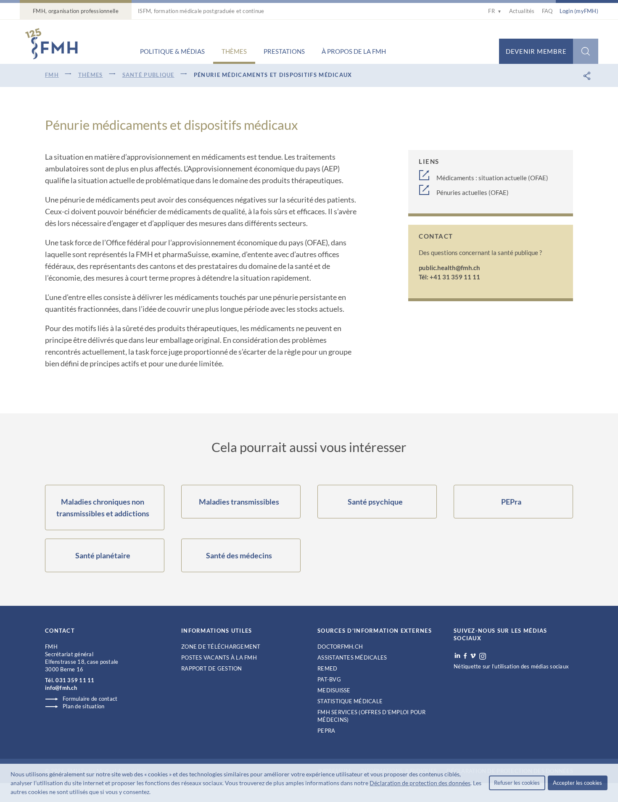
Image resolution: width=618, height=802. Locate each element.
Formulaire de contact (90, 698)
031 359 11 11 (74, 680)
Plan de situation (83, 706)
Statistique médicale (350, 701)
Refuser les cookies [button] (517, 782)
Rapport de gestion (211, 668)
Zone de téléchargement (221, 646)
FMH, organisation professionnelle (76, 11)
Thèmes (234, 51)
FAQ (547, 11)
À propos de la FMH (354, 51)
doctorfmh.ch (340, 646)
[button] (153, 792)
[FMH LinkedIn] (457, 656)
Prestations (284, 51)
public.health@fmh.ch (449, 267)
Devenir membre (536, 51)
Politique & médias (172, 51)
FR (495, 11)
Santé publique (148, 74)
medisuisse (334, 690)
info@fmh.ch (61, 687)
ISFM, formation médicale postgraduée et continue (201, 11)
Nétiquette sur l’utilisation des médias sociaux (511, 666)
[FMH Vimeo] (473, 656)
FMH (52, 74)
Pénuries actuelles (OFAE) (472, 192)
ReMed (327, 668)
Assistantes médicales (352, 657)
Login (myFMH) (579, 11)
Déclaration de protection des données (420, 782)
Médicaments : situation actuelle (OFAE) (492, 177)
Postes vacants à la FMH (219, 657)
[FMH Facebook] (465, 656)
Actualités (522, 11)
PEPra (326, 730)
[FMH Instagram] (483, 656)
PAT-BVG (329, 679)
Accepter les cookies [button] (577, 782)
